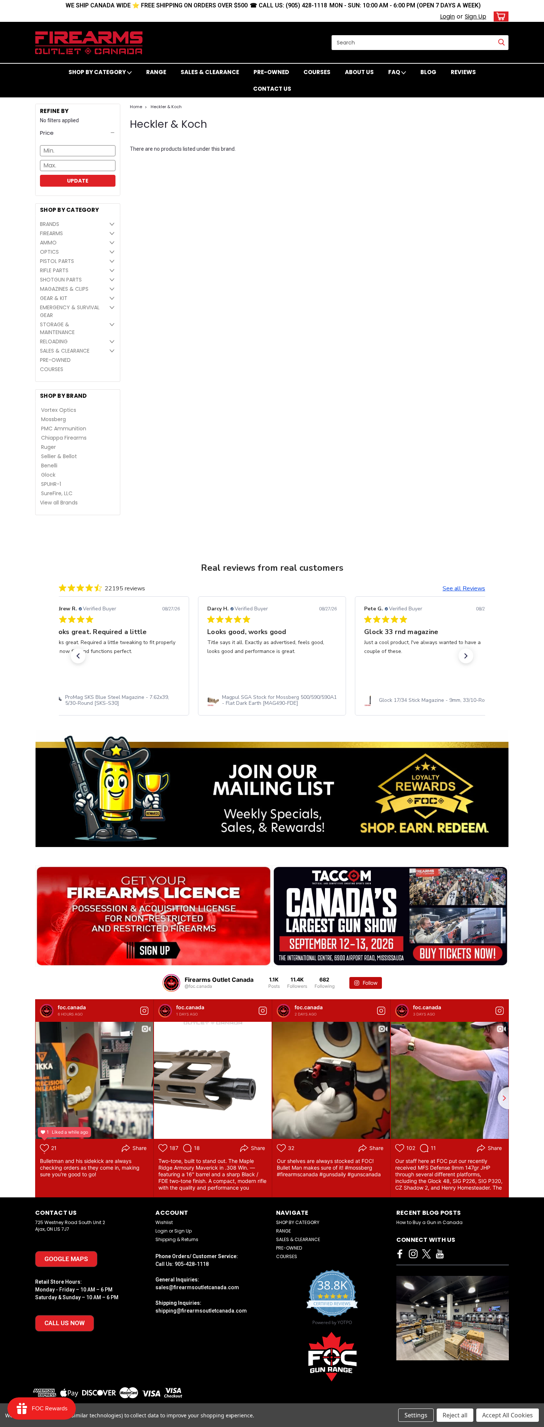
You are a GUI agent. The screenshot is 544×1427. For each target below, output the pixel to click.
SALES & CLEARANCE (210, 72)
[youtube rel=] (439, 1253)
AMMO (48, 242)
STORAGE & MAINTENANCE (57, 328)
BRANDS (49, 224)
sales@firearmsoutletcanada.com (197, 1287)
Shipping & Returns (176, 1239)
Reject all (455, 1415)
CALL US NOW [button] (64, 1323)
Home (136, 107)
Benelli (49, 465)
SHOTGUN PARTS (61, 279)
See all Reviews (464, 588)
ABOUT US (359, 72)
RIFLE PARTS (54, 270)
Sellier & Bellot (59, 456)
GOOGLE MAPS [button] (66, 1259)
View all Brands (59, 502)
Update (77, 180)
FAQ (394, 72)
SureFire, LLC (57, 493)
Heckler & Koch (166, 107)
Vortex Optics (58, 410)
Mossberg (53, 419)
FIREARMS (51, 233)
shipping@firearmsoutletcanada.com (201, 1311)
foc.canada (72, 1007)
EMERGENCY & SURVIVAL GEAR (70, 311)
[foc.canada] (46, 1011)
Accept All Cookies (507, 1415)
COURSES (316, 72)
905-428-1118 (192, 1264)
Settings (415, 1415)
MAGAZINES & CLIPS (64, 289)
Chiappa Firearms (64, 437)
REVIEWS (463, 72)
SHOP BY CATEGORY (97, 72)
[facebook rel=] (399, 1253)
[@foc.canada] (171, 983)
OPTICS (49, 252)
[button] (77, 133)
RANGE (156, 72)
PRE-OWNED (271, 72)
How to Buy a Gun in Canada (429, 1222)
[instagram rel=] (413, 1253)
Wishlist (164, 1222)
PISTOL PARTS (57, 261)
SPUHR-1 (51, 484)
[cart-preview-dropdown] (499, 16)
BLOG (428, 72)
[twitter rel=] (426, 1253)
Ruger (48, 447)
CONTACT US (272, 89)
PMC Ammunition (63, 428)
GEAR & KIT (53, 298)
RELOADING (54, 341)
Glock (48, 475)
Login (447, 16)
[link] (115, 700)
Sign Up (475, 16)
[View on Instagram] (144, 1010)
